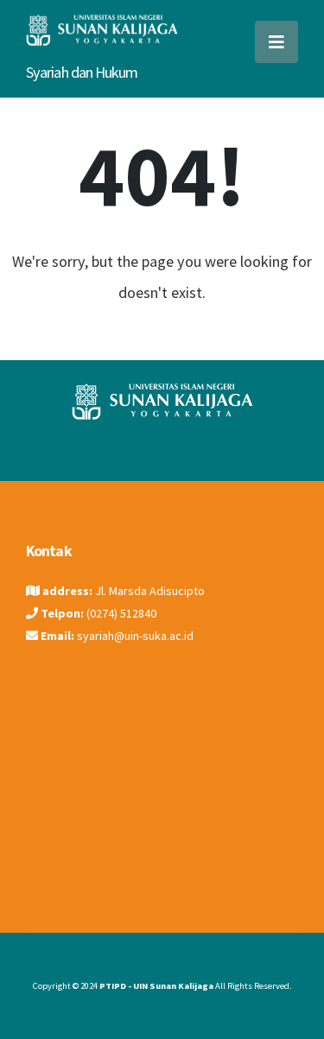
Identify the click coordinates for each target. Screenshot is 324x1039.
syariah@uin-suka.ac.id (135, 635)
